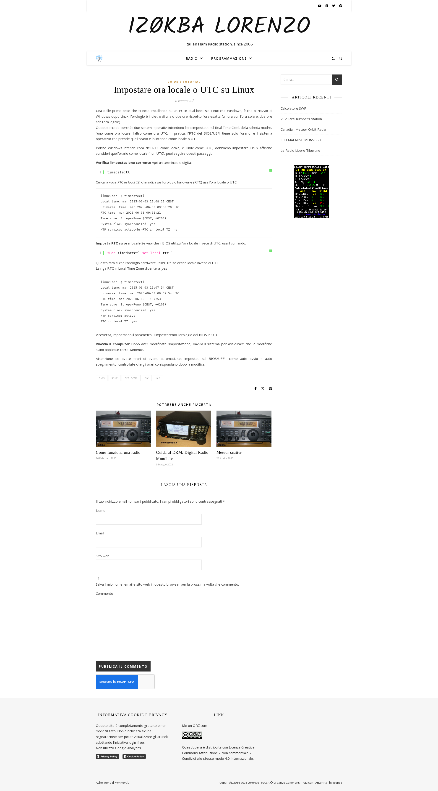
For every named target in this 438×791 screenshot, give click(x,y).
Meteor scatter (229, 452)
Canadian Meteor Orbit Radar (304, 129)
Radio (192, 58)
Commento (104, 593)
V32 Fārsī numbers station (301, 119)
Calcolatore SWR (293, 108)
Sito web (103, 556)
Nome (100, 510)
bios (101, 378)
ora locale (131, 378)
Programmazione (229, 58)
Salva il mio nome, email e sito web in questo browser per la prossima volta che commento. (167, 584)
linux (114, 378)
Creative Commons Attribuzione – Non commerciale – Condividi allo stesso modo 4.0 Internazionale (218, 753)
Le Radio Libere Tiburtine (300, 150)
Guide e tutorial (184, 82)
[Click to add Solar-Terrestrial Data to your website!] (311, 191)
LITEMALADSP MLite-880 (301, 140)
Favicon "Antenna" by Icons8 (322, 782)
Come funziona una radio (118, 452)
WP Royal (121, 782)
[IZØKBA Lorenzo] (99, 58)
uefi (158, 378)
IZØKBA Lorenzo (219, 27)
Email (100, 533)
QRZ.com (200, 725)
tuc (147, 378)
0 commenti (184, 100)
